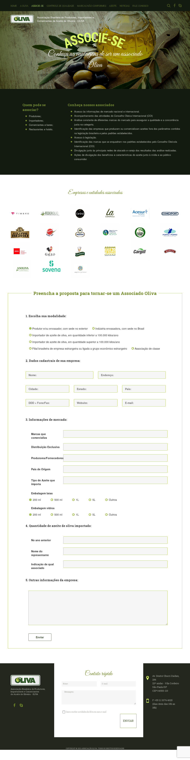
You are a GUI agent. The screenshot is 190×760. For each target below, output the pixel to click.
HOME (14, 5)
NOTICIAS (125, 5)
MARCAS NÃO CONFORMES (91, 5)
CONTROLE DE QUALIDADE (60, 5)
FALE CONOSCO (140, 5)
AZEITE (113, 5)
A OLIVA (24, 5)
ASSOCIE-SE (37, 5)
